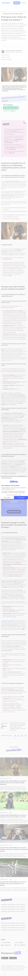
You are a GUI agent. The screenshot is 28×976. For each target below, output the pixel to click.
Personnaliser (7, 497)
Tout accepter (21, 497)
